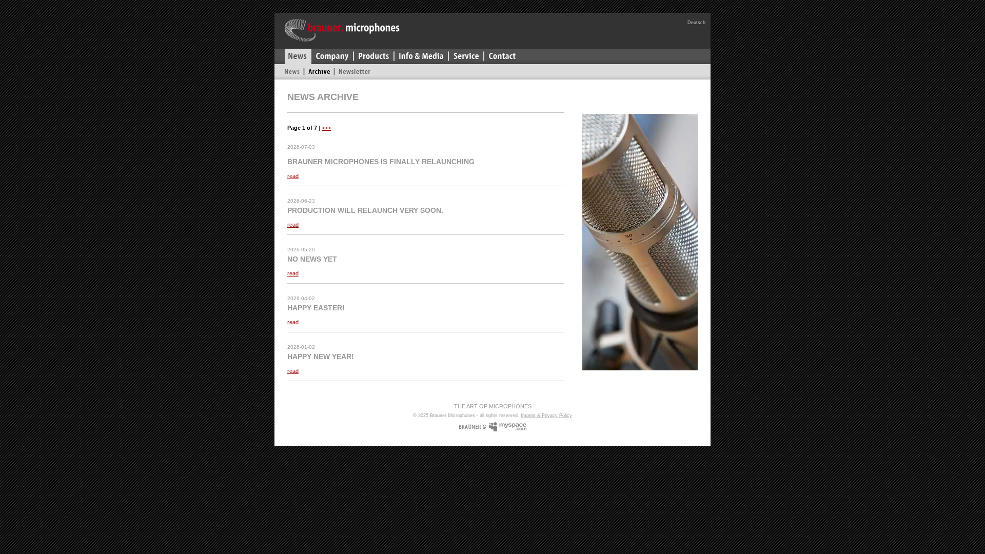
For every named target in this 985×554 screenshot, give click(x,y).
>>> (326, 128)
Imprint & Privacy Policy (546, 415)
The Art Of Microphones (492, 406)
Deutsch (696, 22)
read (293, 176)
